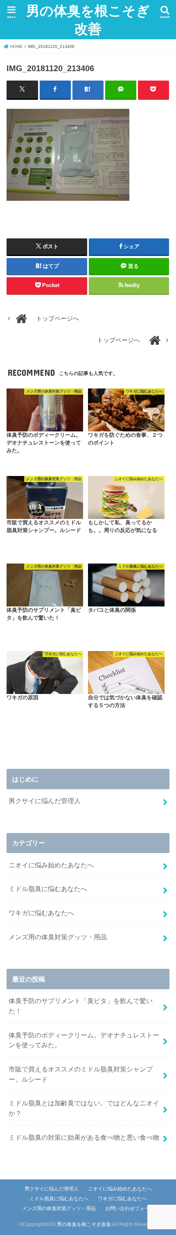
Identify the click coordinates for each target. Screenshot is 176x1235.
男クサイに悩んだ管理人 (45, 800)
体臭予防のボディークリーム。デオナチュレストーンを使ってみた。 (84, 1040)
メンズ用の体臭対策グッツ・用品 (58, 937)
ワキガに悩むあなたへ (41, 912)
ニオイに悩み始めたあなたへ (51, 865)
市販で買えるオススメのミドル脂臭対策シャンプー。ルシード (81, 1074)
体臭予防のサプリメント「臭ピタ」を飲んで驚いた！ (81, 1006)
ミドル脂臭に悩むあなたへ (48, 888)
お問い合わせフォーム (129, 1208)
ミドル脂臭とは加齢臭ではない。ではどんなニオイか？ (84, 1108)
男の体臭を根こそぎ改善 (88, 19)
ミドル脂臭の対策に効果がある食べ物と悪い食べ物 (84, 1137)
